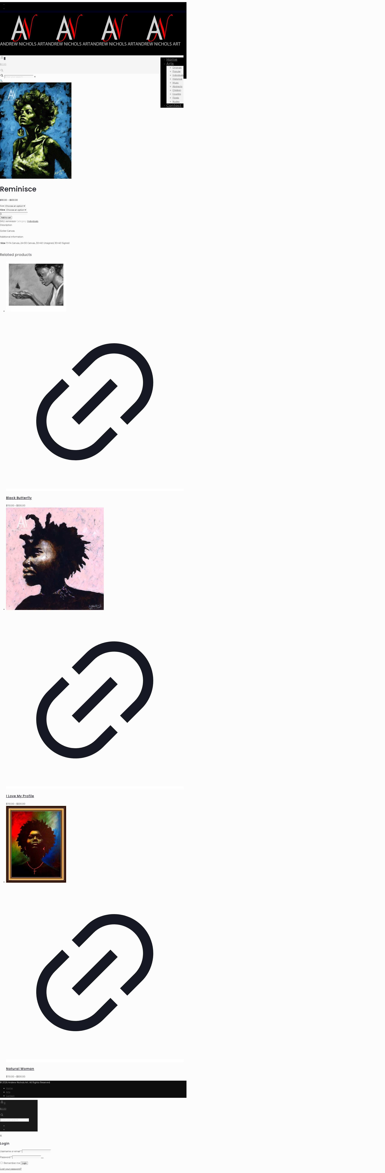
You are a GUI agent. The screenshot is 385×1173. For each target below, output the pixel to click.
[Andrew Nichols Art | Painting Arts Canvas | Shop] (90, 46)
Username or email (10, 1151)
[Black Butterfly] (94, 287)
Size (2, 206)
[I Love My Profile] (94, 559)
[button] (1, 80)
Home (9, 1088)
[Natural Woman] (94, 845)
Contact (10, 1095)
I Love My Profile (20, 796)
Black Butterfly (19, 498)
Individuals (32, 221)
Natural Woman (20, 1069)
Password (6, 1157)
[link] (35, 76)
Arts (8, 1092)
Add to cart (6, 217)
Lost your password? (11, 1169)
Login (24, 1163)
